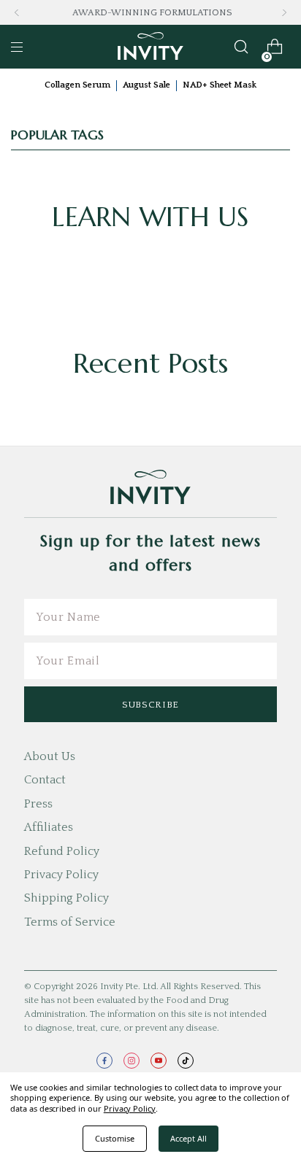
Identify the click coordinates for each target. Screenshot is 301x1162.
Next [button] (284, 13)
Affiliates (48, 827)
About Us (49, 756)
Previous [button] (17, 13)
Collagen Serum (77, 85)
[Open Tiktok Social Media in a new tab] (186, 1061)
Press (38, 803)
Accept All (188, 1138)
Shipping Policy (66, 898)
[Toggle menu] (17, 46)
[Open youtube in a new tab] (158, 1061)
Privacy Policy (61, 874)
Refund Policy (61, 851)
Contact (45, 779)
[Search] (241, 46)
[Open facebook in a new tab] (104, 1061)
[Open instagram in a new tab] (131, 1061)
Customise (114, 1138)
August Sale (146, 85)
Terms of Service (69, 922)
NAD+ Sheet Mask (219, 85)
